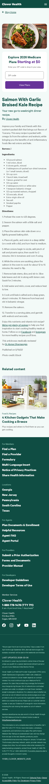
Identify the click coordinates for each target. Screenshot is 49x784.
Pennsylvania (10, 500)
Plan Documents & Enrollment (20, 525)
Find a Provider (11, 454)
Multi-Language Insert (16, 465)
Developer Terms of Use (17, 585)
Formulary (8, 459)
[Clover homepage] (11, 4)
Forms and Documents (16, 560)
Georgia (7, 489)
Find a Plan (9, 449)
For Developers (24, 780)
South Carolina (11, 505)
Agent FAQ (9, 535)
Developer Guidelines (15, 580)
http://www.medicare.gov (11, 720)
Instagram (41, 331)
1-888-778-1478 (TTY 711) (18, 605)
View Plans (24, 84)
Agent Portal (10, 541)
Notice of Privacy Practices (19, 470)
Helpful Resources (13, 530)
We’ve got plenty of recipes (15, 324)
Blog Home (10, 12)
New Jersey (9, 495)
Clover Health (12, 118)
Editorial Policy (35, 777)
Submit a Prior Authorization (20, 555)
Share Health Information (18, 475)
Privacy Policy (35, 780)
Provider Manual (12, 565)
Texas (6, 510)
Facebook (26, 331)
